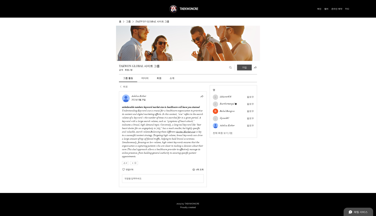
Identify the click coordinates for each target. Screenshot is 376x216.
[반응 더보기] (134, 163)
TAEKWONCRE (189, 8)
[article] (163, 139)
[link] (128, 78)
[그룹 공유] (255, 67)
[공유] (202, 96)
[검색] (230, 67)
